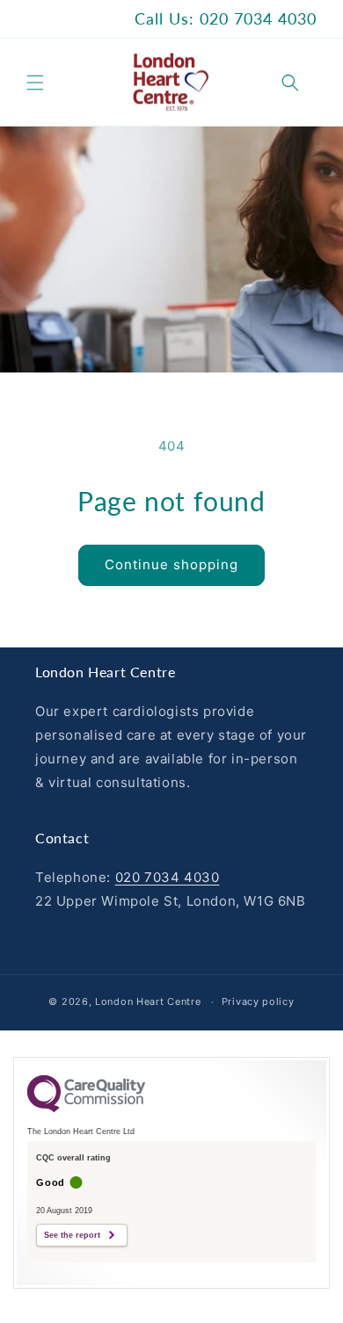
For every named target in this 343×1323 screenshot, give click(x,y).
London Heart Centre (148, 1001)
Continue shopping (171, 564)
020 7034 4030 (167, 877)
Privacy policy (258, 1001)
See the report (72, 1235)
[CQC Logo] (86, 1108)
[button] (35, 82)
